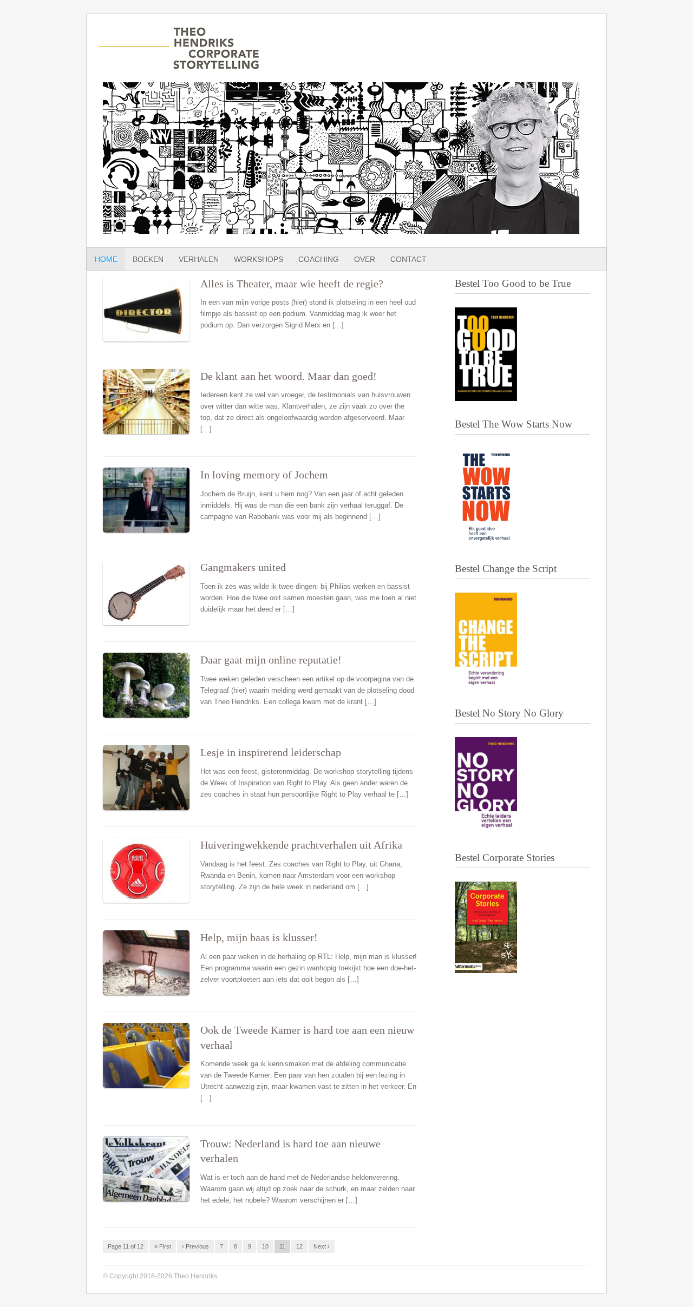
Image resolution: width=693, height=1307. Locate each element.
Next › (321, 1246)
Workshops (258, 259)
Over (364, 259)
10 (265, 1246)
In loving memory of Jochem (264, 475)
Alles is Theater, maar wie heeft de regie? (291, 284)
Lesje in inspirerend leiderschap (270, 752)
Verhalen (199, 259)
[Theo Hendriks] (178, 64)
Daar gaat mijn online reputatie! (271, 660)
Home (106, 259)
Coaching (318, 259)
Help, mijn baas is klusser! (259, 937)
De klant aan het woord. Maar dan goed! (288, 376)
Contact (408, 259)
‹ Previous (195, 1246)
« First (162, 1246)
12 (299, 1246)
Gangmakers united (243, 567)
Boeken (148, 259)
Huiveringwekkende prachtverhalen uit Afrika (301, 845)
